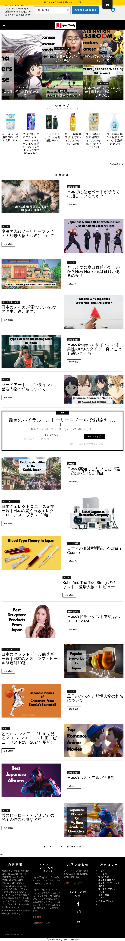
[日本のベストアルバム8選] (31, 780)
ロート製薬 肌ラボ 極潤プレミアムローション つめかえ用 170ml (94, 141)
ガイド (101, 892)
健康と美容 (73, 612)
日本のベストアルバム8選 (90, 777)
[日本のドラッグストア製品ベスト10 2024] (31, 621)
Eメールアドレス (51, 435)
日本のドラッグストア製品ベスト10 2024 (93, 618)
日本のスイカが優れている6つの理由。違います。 (29, 309)
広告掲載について (41, 923)
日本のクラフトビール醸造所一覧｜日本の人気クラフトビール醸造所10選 (30, 658)
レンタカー (103, 874)
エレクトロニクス (11, 501)
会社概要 (37, 917)
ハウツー (102, 898)
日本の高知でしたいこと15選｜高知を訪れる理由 (93, 471)
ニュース (102, 904)
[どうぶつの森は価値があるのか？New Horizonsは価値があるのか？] (31, 274)
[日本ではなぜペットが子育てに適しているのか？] (31, 196)
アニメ (22, 87)
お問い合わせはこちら (74, 883)
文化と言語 (103, 83)
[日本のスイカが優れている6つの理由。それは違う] (93, 312)
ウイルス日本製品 (54, 2)
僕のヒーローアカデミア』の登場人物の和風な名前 (28, 817)
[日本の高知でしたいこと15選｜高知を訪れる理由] (31, 473)
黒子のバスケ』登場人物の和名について (95, 698)
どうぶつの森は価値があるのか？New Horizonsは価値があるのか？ (93, 271)
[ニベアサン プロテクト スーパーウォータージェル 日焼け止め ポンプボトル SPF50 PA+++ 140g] (31, 122)
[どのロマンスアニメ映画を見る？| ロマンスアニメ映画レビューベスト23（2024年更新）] (93, 740)
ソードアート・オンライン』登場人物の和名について (28, 386)
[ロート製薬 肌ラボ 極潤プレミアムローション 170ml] (73, 122)
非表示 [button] (78, 2)
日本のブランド (62, 48)
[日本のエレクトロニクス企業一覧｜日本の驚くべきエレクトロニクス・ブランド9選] (93, 513)
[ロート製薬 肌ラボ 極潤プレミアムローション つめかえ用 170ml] (94, 122)
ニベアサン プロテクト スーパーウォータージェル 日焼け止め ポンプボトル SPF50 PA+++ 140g (31, 144)
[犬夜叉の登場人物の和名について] (22, 65)
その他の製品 (114, 164)
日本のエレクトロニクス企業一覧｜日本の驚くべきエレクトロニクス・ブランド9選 (28, 510)
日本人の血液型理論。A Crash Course (94, 550)
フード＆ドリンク (11, 302)
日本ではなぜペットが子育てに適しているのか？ (93, 194)
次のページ (72, 846)
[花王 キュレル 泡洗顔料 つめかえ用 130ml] (10, 122)
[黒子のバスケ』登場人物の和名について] (31, 701)
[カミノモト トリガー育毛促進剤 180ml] (52, 122)
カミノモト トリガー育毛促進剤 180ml (52, 137)
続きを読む (74, 204)
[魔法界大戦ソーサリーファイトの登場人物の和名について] (93, 236)
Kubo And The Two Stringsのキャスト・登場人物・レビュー (89, 584)
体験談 (62, 91)
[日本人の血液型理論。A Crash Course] (31, 553)
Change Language (85, 9)
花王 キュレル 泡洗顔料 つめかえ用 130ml (10, 137)
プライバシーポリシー (56, 939)
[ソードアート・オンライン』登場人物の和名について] (93, 389)
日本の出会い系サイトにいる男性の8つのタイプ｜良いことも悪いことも (94, 348)
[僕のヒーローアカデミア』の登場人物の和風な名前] (93, 820)
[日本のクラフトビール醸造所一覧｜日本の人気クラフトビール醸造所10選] (93, 661)
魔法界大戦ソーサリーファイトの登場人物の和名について (28, 233)
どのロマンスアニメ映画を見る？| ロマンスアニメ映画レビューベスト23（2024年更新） (29, 738)
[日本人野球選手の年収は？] (62, 82)
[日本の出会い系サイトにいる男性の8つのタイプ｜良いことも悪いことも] (31, 351)
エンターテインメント (109, 883)
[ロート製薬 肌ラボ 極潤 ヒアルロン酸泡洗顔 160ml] (114, 122)
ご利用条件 (74, 939)
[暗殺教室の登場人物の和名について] (103, 47)
